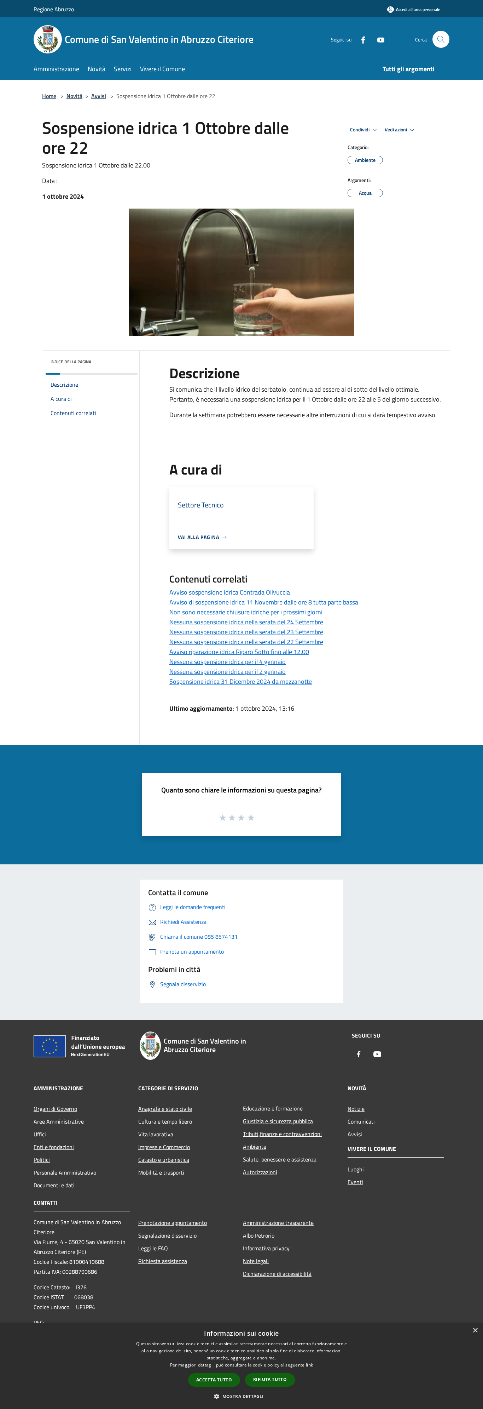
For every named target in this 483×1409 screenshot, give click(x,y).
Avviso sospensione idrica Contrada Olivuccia (229, 592)
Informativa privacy (266, 1248)
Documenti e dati (54, 1185)
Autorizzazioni (260, 1172)
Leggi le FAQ (153, 1248)
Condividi (360, 129)
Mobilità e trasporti (161, 1172)
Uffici (40, 1134)
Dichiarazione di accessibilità (277, 1273)
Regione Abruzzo (54, 9)
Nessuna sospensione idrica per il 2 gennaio (227, 671)
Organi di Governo (55, 1108)
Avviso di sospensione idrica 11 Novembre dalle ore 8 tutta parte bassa (263, 602)
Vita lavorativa (155, 1134)
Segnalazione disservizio (167, 1235)
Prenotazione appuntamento (172, 1222)
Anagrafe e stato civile (165, 1108)
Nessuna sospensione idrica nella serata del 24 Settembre (246, 622)
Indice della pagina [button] (71, 361)
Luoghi (356, 1169)
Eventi (355, 1182)
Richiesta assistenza (162, 1261)
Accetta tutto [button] (214, 1380)
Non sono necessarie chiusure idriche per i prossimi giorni (245, 612)
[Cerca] (440, 39)
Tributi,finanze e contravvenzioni (282, 1134)
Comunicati (361, 1121)
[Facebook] (360, 39)
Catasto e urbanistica (163, 1159)
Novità (74, 96)
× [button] (475, 1330)
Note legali (256, 1261)
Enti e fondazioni (54, 1147)
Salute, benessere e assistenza (279, 1159)
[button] (241, 1396)
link (309, 1365)
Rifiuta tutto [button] (270, 1379)
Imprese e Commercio (164, 1147)
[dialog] (241, 1366)
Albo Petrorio (258, 1235)
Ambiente (254, 1146)
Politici (42, 1159)
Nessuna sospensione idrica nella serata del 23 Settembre (246, 632)
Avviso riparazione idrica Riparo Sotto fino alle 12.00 (239, 652)
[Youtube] (378, 39)
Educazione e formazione (273, 1108)
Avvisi (98, 96)
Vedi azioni (396, 129)
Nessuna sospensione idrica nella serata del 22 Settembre (246, 642)
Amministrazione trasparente (278, 1222)
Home (49, 96)
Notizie (356, 1108)
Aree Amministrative (59, 1121)
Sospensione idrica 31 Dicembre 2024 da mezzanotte (240, 681)
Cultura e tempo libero (165, 1121)
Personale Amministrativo (65, 1172)
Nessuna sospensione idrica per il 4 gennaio (227, 661)
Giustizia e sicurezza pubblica (278, 1121)
